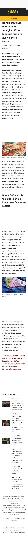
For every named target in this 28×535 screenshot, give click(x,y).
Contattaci (14, 520)
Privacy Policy (7, 532)
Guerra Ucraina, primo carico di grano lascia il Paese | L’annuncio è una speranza (13, 366)
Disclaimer (15, 532)
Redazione (22, 532)
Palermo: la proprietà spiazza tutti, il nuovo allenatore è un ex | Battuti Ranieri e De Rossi (13, 358)
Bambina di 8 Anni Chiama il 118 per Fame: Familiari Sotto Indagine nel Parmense (17, 440)
